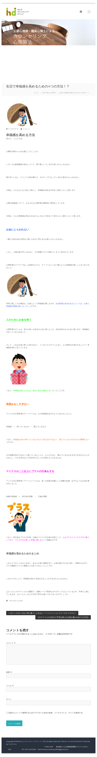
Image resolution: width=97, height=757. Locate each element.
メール (10, 686)
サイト (8, 699)
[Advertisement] (49, 64)
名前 (9, 672)
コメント (11, 643)
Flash (69, 741)
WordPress (12, 744)
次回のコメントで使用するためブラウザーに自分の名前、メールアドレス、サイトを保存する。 (46, 713)
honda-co (26, 129)
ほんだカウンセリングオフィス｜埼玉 (33, 741)
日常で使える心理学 (49, 93)
